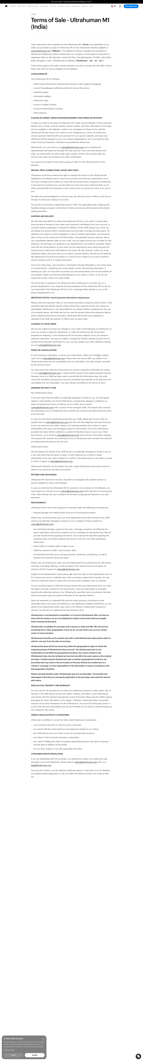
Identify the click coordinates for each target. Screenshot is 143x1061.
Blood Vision (22, 6)
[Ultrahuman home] (6, 6)
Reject (13, 1055)
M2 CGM (53, 6)
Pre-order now (131, 6)
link (98, 355)
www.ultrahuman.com (41, 51)
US (115, 6)
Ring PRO (13, 6)
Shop (91, 6)
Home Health (44, 6)
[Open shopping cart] (120, 6)
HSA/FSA (84, 6)
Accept (34, 1055)
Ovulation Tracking (64, 6)
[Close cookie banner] (43, 1038)
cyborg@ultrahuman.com (72, 147)
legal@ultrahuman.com (41, 765)
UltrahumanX (76, 6)
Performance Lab (33, 6)
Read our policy (9, 1050)
